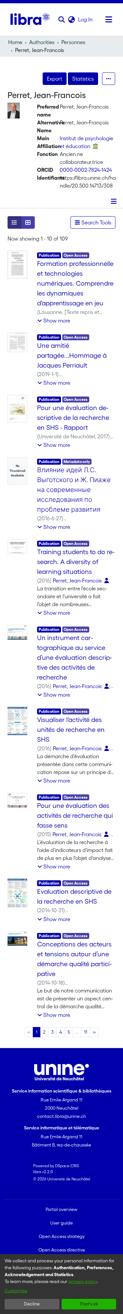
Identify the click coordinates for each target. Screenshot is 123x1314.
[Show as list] (14, 222)
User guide (61, 1222)
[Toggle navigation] (109, 19)
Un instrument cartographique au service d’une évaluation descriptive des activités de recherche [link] (74, 657)
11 (85, 1032)
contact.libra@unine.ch (61, 1116)
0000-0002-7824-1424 (86, 170)
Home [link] (15, 42)
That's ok (88, 1303)
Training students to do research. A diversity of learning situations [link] (75, 561)
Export (54, 79)
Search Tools (95, 222)
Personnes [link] (73, 42)
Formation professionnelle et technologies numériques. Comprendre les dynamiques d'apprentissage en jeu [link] (75, 283)
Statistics (83, 79)
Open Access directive (61, 1249)
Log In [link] (85, 19)
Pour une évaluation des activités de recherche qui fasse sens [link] (75, 815)
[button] (62, 19)
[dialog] (61, 1284)
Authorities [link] (41, 42)
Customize (16, 1290)
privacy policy (82, 1281)
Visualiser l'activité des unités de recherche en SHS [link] (71, 729)
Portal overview (61, 1209)
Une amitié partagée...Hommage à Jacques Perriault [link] (72, 355)
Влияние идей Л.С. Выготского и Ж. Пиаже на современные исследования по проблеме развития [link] (74, 489)
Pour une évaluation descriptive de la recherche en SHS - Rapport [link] (73, 417)
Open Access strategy (62, 1236)
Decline (32, 1303)
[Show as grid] (28, 222)
